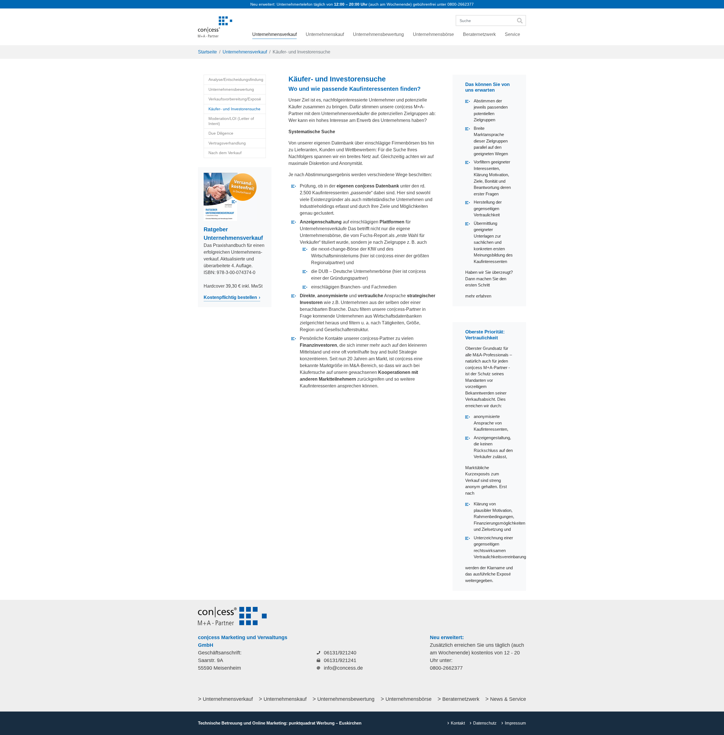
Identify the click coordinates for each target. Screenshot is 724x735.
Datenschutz (485, 723)
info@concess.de (343, 668)
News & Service (508, 699)
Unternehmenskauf (285, 699)
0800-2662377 (460, 4)
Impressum (515, 723)
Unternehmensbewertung (345, 699)
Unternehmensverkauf (228, 699)
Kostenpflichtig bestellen (230, 297)
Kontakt (458, 723)
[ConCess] (215, 26)
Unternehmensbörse (408, 699)
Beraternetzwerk (460, 699)
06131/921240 (340, 653)
